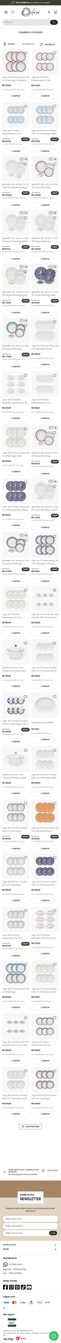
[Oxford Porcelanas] (31, 12)
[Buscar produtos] (54, 22)
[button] (10, 44)
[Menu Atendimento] (54, 1336)
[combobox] (30, 22)
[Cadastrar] (53, 1233)
